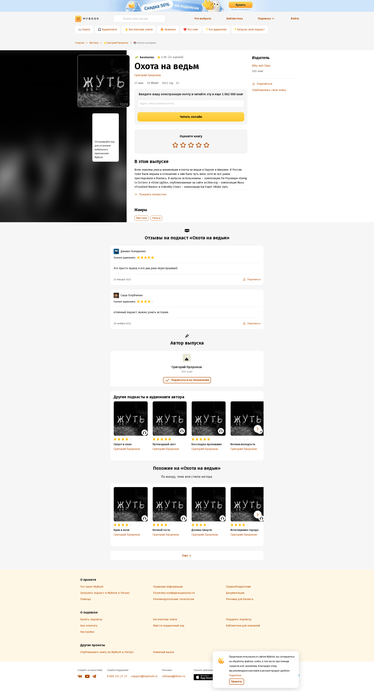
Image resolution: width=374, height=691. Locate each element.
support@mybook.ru (144, 676)
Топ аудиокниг (217, 29)
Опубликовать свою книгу (269, 90)
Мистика (141, 218)
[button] (258, 429)
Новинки (170, 29)
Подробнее (235, 675)
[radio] (175, 145)
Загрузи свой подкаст (251, 29)
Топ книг (192, 29)
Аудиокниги (109, 29)
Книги (86, 29)
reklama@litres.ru (173, 676)
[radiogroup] (191, 145)
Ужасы (156, 218)
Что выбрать (202, 18)
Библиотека (235, 18)
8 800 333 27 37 (117, 676)
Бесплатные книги (141, 29)
